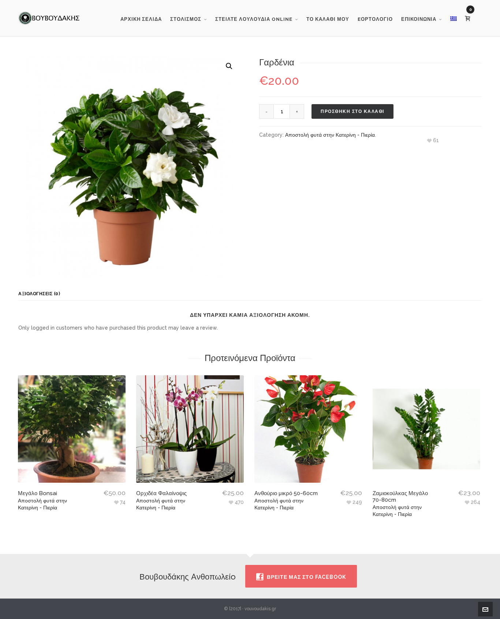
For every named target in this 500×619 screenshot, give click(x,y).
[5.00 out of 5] (190, 429)
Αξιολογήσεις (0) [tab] (39, 293)
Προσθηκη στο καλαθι (352, 111)
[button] (229, 66)
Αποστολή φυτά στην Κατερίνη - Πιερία (330, 135)
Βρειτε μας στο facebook (306, 577)
